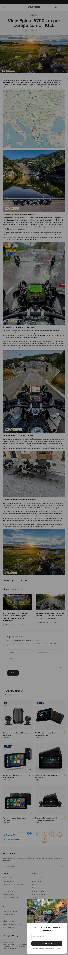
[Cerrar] (63, 903)
